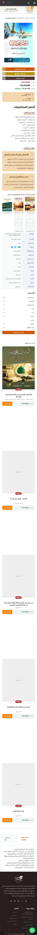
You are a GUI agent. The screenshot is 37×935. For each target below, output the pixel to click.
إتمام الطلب (13, 918)
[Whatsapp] (22, 901)
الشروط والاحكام (27, 928)
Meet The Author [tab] (25, 839)
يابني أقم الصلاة (18, 811)
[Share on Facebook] (12, 247)
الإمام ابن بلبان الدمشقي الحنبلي (16, 155)
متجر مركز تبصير (11, 9)
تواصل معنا (29, 931)
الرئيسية (32, 18)
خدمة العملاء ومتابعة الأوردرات (27, 913)
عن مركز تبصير (28, 922)
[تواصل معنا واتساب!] (32, 930)
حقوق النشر (29, 925)
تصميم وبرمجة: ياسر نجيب (18, 934)
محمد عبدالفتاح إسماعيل (19, 177)
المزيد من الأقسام (18, 332)
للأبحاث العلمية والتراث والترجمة (11, 10)
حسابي (14, 912)
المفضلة (14, 915)
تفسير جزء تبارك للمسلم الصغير (18, 707)
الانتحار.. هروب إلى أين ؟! (18, 499)
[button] (34, 2)
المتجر (15, 924)
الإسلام (18, 18)
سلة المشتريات (12, 921)
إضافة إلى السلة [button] (7, 403)
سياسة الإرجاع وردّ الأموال (27, 918)
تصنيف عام (25, 18)
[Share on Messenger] (20, 247)
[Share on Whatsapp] (18, 247)
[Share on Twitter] (15, 247)
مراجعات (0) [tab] (8, 839)
